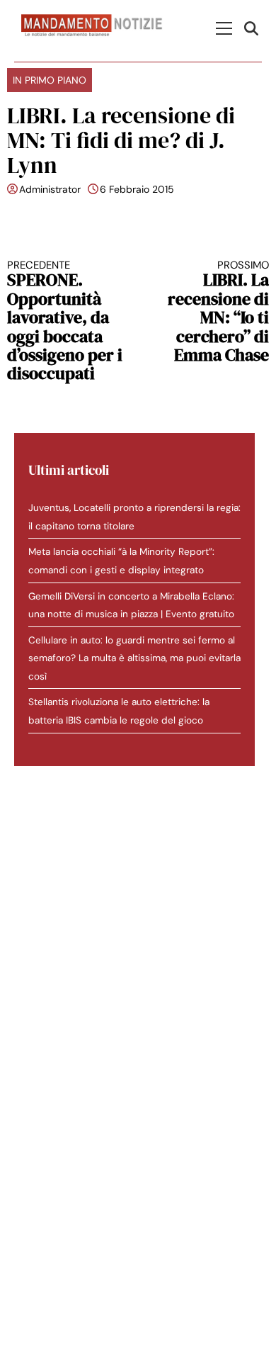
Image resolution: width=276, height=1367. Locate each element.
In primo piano (49, 80)
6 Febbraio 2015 (137, 189)
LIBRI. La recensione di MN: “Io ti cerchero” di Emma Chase (218, 311)
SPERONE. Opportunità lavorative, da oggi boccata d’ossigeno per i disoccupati (64, 321)
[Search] (253, 28)
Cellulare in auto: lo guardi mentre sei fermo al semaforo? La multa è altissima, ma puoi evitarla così (134, 658)
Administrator (50, 189)
